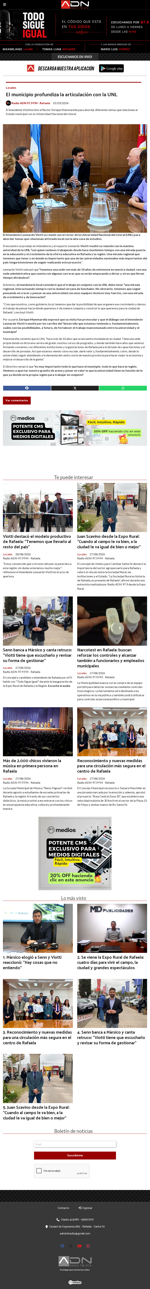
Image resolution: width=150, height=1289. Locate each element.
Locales (11, 87)
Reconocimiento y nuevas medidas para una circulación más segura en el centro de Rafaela (111, 766)
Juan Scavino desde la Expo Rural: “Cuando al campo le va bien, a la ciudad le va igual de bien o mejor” (109, 542)
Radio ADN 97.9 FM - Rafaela (31, 103)
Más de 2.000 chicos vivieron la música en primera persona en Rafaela (32, 766)
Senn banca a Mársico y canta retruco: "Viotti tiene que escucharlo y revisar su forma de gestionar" (37, 655)
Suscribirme (75, 1155)
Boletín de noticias (73, 1131)
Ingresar (87, 1208)
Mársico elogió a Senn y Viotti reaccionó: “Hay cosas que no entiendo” (32, 963)
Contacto (63, 1208)
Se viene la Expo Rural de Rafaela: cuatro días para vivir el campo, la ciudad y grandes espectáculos (110, 963)
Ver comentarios (16, 400)
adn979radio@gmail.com (75, 1233)
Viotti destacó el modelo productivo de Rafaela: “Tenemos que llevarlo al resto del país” (37, 542)
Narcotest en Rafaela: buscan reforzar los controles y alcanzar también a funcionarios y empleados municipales (110, 658)
